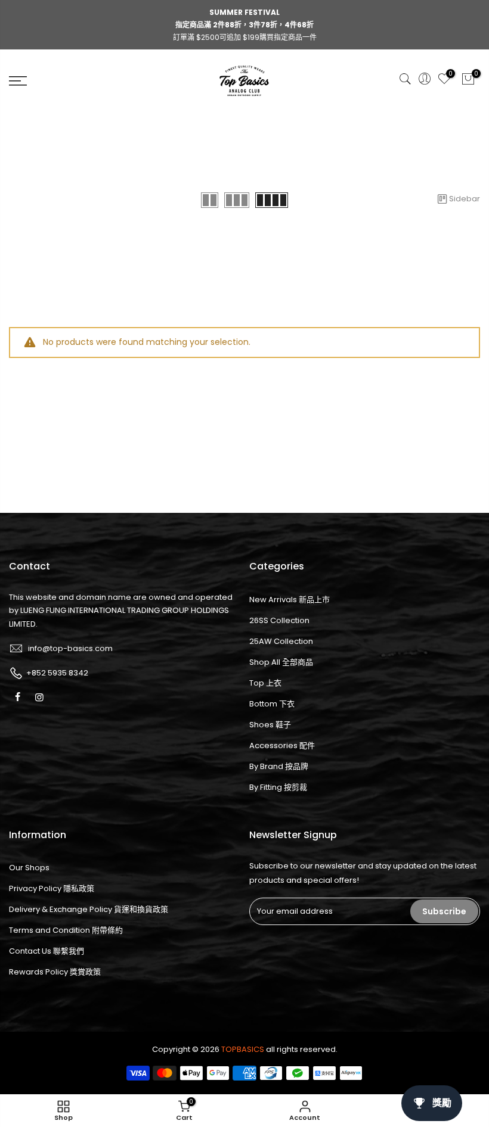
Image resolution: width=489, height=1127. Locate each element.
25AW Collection (281, 641)
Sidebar (464, 198)
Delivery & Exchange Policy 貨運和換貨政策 (88, 909)
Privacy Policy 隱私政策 (51, 888)
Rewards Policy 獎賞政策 (55, 971)
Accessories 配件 (282, 745)
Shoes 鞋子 (270, 724)
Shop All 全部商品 (281, 662)
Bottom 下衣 (272, 703)
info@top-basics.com (70, 648)
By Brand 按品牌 (278, 766)
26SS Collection (279, 620)
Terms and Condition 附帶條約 (66, 930)
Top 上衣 (265, 683)
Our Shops (29, 867)
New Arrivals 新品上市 (289, 599)
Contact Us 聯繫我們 (46, 951)
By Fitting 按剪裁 (278, 787)
